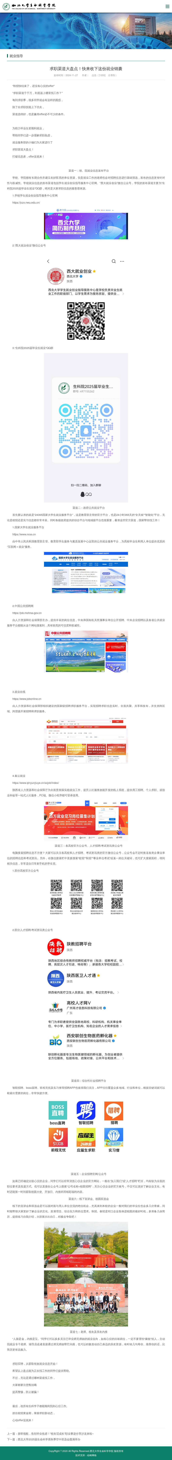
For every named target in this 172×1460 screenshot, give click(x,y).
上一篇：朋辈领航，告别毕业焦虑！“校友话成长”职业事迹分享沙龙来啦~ (50, 1433)
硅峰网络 (92, 1455)
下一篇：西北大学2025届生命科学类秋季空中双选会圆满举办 (43, 1439)
